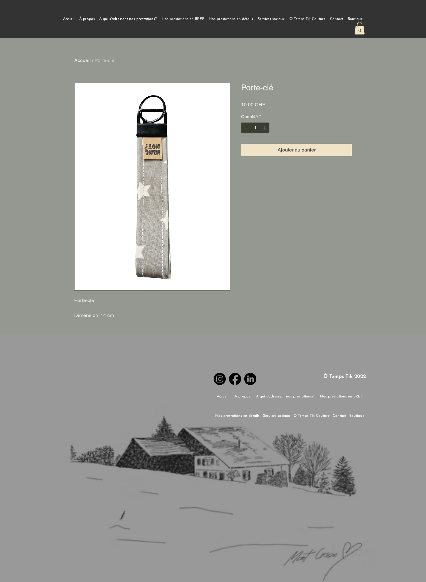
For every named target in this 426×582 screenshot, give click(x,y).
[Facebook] (235, 379)
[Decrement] (246, 128)
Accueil (82, 60)
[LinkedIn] (250, 379)
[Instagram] (220, 379)
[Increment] (265, 128)
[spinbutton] (255, 128)
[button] (359, 28)
